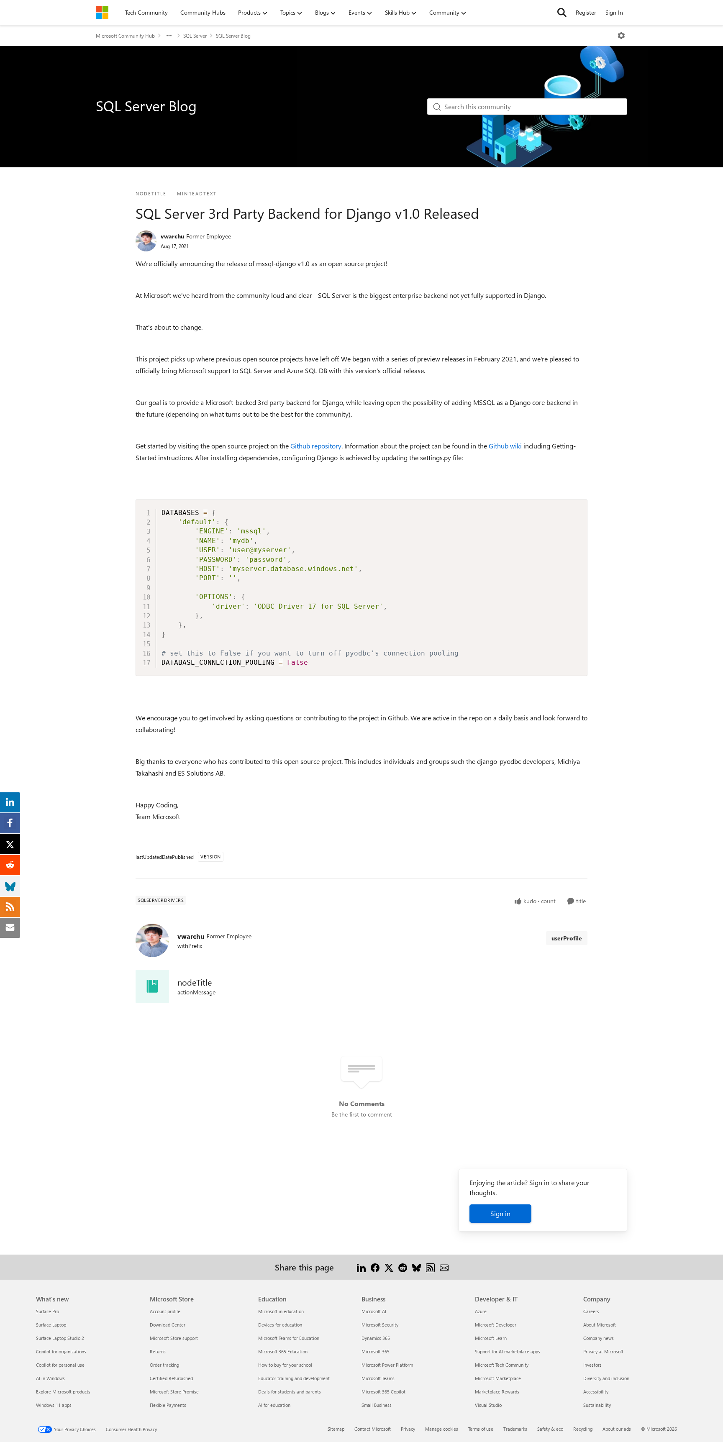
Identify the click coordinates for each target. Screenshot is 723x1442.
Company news (598, 1338)
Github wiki (505, 445)
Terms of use (480, 1429)
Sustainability (597, 1405)
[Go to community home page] (102, 12)
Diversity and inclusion (606, 1378)
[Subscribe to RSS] (430, 1267)
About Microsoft (599, 1325)
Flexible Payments (168, 1405)
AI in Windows (50, 1378)
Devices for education (280, 1325)
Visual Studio (488, 1405)
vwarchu (172, 236)
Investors (592, 1365)
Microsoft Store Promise (174, 1391)
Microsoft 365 (376, 1351)
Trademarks (515, 1429)
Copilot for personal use (60, 1365)
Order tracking (164, 1365)
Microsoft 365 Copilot (383, 1391)
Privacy (408, 1429)
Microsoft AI (374, 1311)
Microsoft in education (281, 1311)
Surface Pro (47, 1311)
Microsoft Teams (378, 1378)
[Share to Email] (444, 1267)
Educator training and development (294, 1378)
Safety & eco (550, 1429)
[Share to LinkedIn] (361, 1267)
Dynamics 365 (376, 1338)
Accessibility (595, 1391)
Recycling (582, 1429)
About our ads (616, 1429)
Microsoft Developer (495, 1325)
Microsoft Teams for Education (288, 1338)
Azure (481, 1311)
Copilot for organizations (61, 1351)
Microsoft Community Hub (125, 35)
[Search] (562, 13)
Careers (591, 1311)
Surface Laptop (51, 1325)
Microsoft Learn (491, 1338)
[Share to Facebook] (375, 1267)
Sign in (500, 1213)
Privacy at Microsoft (603, 1351)
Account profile (165, 1311)
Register (586, 12)
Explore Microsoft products (63, 1391)
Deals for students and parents (289, 1391)
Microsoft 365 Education (283, 1351)
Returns (158, 1351)
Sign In (614, 12)
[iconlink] (152, 986)
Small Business (377, 1405)
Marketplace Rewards (497, 1391)
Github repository (315, 445)
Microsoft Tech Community (501, 1365)
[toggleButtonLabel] (621, 35)
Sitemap (336, 1429)
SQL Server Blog (233, 35)
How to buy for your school (285, 1365)
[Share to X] (389, 1267)
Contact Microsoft (372, 1429)
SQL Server (195, 35)
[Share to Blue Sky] (416, 1267)
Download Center (167, 1325)
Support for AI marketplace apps (507, 1351)
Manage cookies (441, 1429)
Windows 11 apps (54, 1405)
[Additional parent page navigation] (169, 35)
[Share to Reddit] (402, 1267)
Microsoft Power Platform (387, 1365)
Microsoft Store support (174, 1338)
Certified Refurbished (171, 1378)
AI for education (274, 1405)
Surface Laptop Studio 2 (60, 1338)
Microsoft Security (380, 1325)
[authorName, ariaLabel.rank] (146, 241)
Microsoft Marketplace (498, 1378)
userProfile (566, 938)
